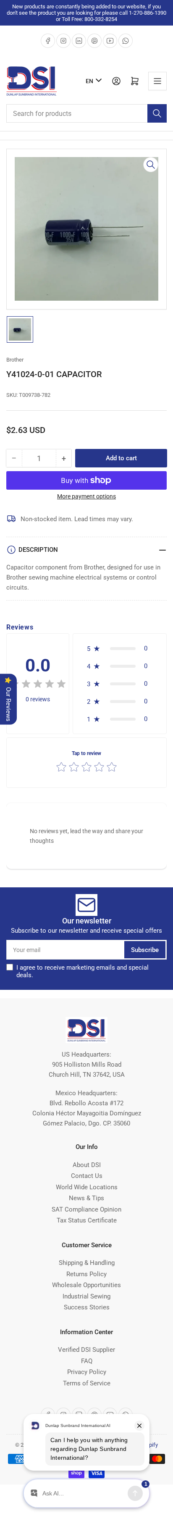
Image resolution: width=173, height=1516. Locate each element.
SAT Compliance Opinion (86, 1209)
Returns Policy (86, 1274)
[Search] (157, 113)
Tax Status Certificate (87, 1220)
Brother (15, 360)
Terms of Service (86, 1383)
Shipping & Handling (87, 1263)
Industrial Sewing (86, 1296)
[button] (120, 648)
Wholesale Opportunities (86, 1285)
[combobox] (86, 113)
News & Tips (86, 1198)
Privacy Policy (86, 1372)
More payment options (86, 496)
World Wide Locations (87, 1187)
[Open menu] (157, 81)
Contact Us (86, 1176)
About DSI (87, 1165)
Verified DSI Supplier (86, 1349)
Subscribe (145, 950)
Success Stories (87, 1307)
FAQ (86, 1361)
